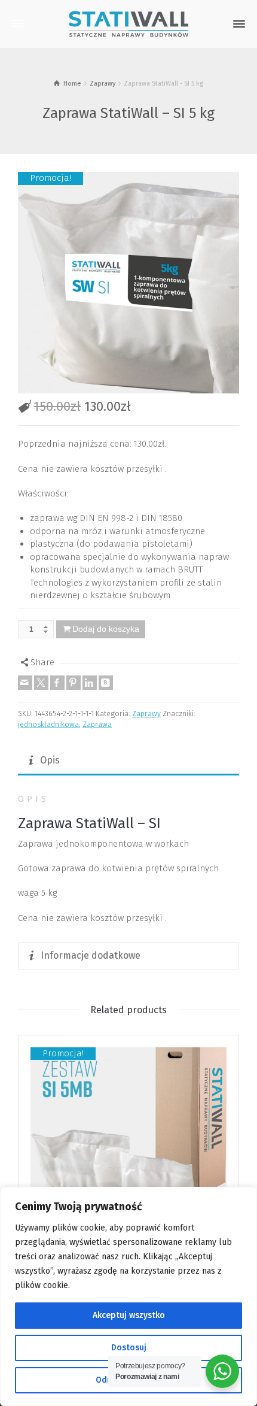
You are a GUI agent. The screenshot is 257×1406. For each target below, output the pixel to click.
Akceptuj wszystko (129, 1315)
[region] (128, 1296)
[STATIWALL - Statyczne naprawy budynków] (128, 23)
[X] (41, 682)
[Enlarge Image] (128, 282)
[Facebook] (57, 682)
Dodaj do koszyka (105, 629)
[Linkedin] (89, 682)
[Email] (25, 682)
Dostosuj (128, 1348)
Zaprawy (146, 713)
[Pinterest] (73, 682)
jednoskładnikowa (48, 724)
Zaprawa (97, 724)
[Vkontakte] (106, 682)
